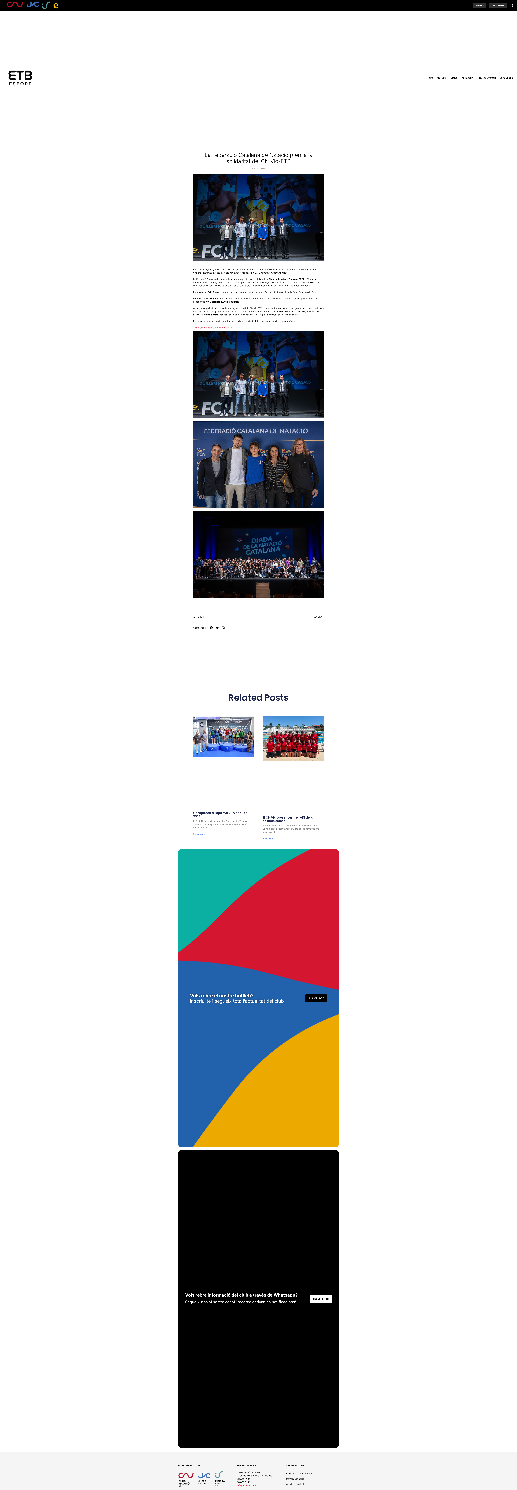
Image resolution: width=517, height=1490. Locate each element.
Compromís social (295, 1478)
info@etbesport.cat (246, 1485)
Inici (431, 78)
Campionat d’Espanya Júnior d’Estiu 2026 (221, 815)
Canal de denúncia (295, 1484)
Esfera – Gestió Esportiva (299, 1473)
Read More (199, 834)
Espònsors (506, 78)
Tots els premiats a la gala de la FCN (213, 327)
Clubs (454, 78)
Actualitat (468, 78)
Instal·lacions (487, 78)
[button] (211, 627)
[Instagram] (511, 5)
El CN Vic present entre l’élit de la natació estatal (288, 819)
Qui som (442, 78)
